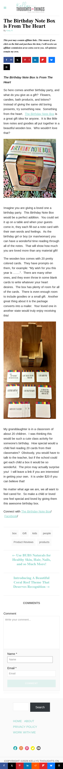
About (29, 721)
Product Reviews (23, 542)
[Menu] (5, 8)
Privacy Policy (25, 726)
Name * (12, 653)
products (44, 542)
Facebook (10, 516)
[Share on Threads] (7, 67)
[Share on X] (18, 60)
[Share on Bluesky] (51, 60)
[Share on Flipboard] (43, 60)
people (47, 533)
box (14, 533)
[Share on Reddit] (35, 766)
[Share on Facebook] (4, 766)
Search (40, 707)
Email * (12, 668)
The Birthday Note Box (39, 113)
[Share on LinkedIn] (35, 60)
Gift (24, 533)
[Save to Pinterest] (20, 766)
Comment (10, 613)
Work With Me (24, 732)
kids (34, 533)
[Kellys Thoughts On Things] (30, 8)
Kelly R (9, 30)
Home (17, 721)
